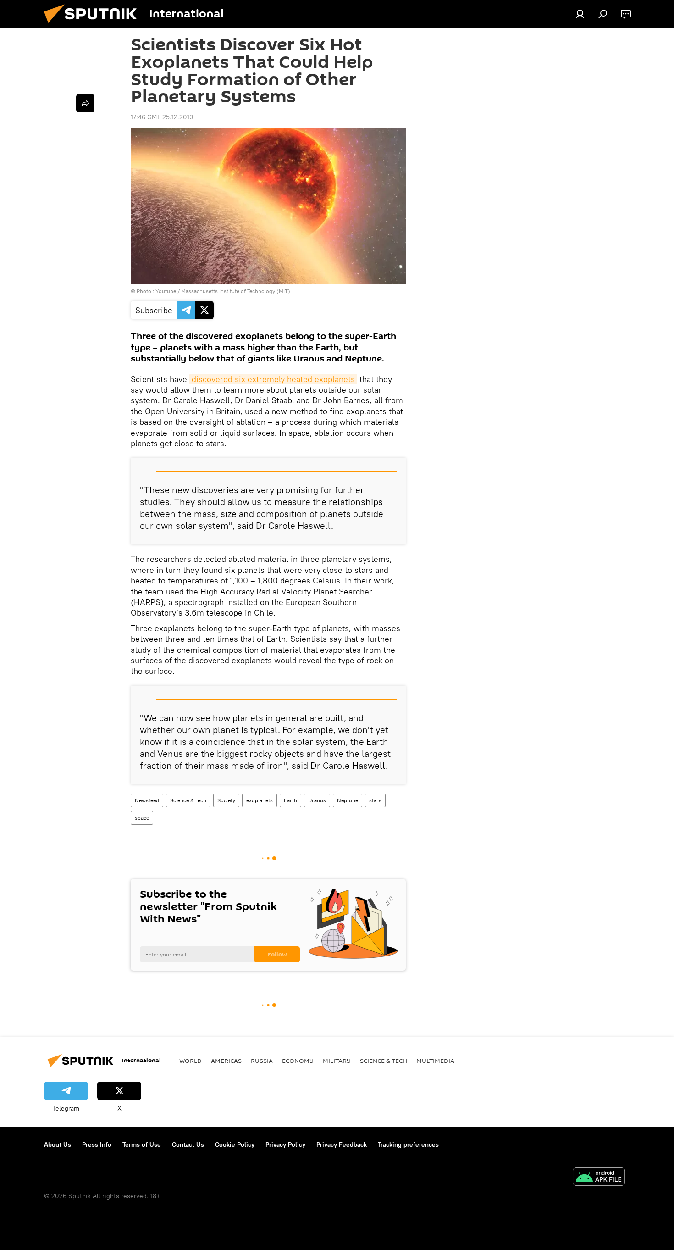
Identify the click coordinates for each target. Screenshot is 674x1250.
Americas (226, 1060)
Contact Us (188, 1144)
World (190, 1060)
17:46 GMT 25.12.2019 (162, 117)
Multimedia (435, 1060)
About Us (57, 1144)
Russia (262, 1060)
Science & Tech (188, 800)
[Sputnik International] (94, 25)
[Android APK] (599, 1177)
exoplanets (259, 800)
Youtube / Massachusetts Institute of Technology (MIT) (222, 291)
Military (337, 1060)
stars (375, 800)
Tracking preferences (408, 1144)
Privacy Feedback (341, 1144)
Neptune (347, 800)
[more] (85, 103)
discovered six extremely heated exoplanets (273, 379)
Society (226, 800)
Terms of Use (141, 1144)
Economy (298, 1060)
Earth (290, 800)
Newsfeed (147, 800)
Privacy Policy (285, 1144)
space (142, 817)
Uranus (317, 800)
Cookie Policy (234, 1144)
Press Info (96, 1144)
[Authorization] (580, 14)
